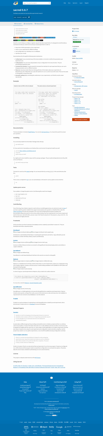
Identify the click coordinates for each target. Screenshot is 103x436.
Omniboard (16, 230)
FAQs (25, 392)
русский (71, 422)
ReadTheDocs (31, 132)
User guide (24, 389)
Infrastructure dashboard (42, 387)
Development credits (60, 392)
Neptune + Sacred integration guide (33, 283)
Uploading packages (24, 387)
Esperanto (80, 422)
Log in (81, 3)
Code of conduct (77, 389)
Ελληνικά (51, 422)
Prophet (15, 298)
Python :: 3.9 (77, 100)
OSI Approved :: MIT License (80, 86)
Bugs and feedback (60, 385)
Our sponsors (43, 392)
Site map (51, 413)
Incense (15, 240)
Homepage (76, 31)
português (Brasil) (39, 422)
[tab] (18, 24)
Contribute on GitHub (60, 387)
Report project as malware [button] (81, 119)
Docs (69, 3)
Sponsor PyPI (60, 391)
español (25, 422)
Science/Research (78, 82)
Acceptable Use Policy (77, 392)
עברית (75, 422)
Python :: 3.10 (77, 101)
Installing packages (24, 385)
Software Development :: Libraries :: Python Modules (80, 112)
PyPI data (75, 37)
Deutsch (55, 422)
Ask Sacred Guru (45, 132)
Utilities (76, 115)
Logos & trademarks (43, 391)
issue (64, 208)
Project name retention (24, 391)
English (76, 90)
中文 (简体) (60, 422)
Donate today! (51, 405)
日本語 (33, 422)
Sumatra (15, 312)
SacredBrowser (17, 287)
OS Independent (78, 94)
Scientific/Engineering (79, 107)
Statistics (43, 389)
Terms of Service (77, 385)
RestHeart (32, 304)
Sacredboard (16, 250)
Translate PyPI (59, 389)
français (29, 422)
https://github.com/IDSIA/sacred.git (28, 151)
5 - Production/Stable (79, 77)
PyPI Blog (42, 385)
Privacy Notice (77, 391)
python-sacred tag (17, 211)
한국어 (84, 422)
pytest (27, 171)
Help (65, 3)
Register (87, 3)
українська (46, 422)
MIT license (37, 357)
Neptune (15, 259)
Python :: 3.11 (77, 103)
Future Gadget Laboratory (20, 335)
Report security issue (78, 387)
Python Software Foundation (51, 409)
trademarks (64, 407)
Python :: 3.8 (77, 98)
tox (27, 179)
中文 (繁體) (66, 422)
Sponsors (75, 3)
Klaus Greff (78, 58)
